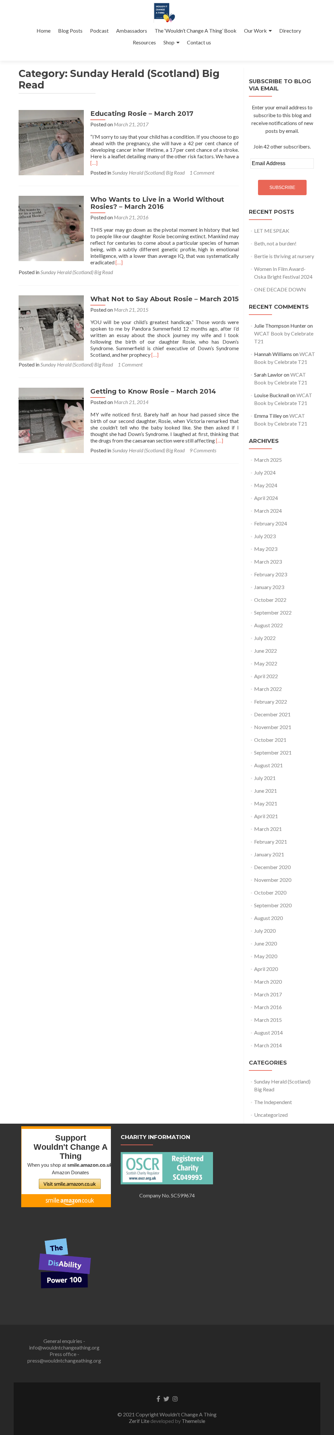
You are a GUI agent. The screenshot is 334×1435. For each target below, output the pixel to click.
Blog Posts (70, 30)
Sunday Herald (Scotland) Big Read (148, 172)
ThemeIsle (193, 1421)
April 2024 (266, 498)
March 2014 (268, 1045)
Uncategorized (271, 1115)
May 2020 (265, 956)
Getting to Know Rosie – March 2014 (153, 391)
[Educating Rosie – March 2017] (51, 142)
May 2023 (265, 549)
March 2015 (268, 1020)
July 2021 (265, 778)
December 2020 (272, 867)
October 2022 (270, 600)
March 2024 (268, 510)
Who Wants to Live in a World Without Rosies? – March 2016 (157, 203)
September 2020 (273, 905)
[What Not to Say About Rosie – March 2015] (51, 327)
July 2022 (265, 638)
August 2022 (268, 625)
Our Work (255, 30)
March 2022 (268, 689)
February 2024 (270, 523)
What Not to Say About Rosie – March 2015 (164, 299)
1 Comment (202, 172)
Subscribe (282, 187)
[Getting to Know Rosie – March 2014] (51, 419)
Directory (290, 30)
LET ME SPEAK (271, 230)
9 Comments (203, 450)
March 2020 (268, 981)
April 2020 (266, 969)
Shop (169, 42)
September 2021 (273, 752)
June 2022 (265, 650)
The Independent (273, 1102)
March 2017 (268, 994)
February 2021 (270, 841)
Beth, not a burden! (275, 243)
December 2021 (272, 714)
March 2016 (268, 1007)
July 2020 (265, 931)
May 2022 (265, 663)
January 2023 (269, 587)
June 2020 (265, 943)
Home (44, 30)
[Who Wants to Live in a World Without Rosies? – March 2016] (51, 228)
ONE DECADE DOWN (280, 289)
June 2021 (265, 791)
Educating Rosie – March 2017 (141, 113)
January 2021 (269, 854)
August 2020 (268, 918)
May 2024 (265, 485)
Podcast (99, 30)
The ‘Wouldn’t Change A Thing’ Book (195, 30)
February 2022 (270, 701)
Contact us (199, 42)
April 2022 (266, 676)
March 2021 (268, 829)
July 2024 (265, 472)
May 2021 (265, 803)
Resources (144, 42)
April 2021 (266, 816)
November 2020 (272, 880)
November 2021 (272, 727)
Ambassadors (131, 30)
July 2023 (265, 536)
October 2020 (270, 892)
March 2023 (268, 561)
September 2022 (273, 612)
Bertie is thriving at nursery (284, 256)
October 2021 (270, 740)
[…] (94, 163)
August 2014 (268, 1032)
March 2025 (268, 460)
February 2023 (270, 574)
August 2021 (268, 765)
